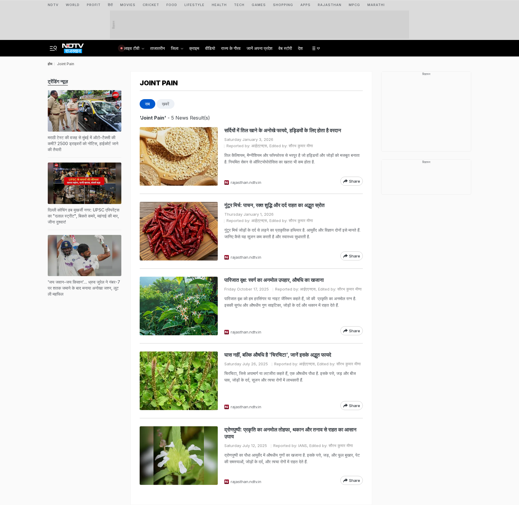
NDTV (53, 5)
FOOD (171, 5)
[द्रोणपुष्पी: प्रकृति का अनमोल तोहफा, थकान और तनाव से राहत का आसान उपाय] (179, 455)
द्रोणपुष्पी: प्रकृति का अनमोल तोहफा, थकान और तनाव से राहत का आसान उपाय (290, 433)
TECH (239, 5)
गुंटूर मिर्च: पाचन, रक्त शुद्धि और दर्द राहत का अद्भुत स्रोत (274, 205)
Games (259, 5)
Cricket (151, 5)
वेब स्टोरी (285, 48)
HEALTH (219, 5)
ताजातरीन (157, 48)
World (73, 5)
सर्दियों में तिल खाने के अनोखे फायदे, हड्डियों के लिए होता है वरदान (282, 130)
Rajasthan (329, 5)
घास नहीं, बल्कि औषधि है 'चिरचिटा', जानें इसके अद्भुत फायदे (277, 355)
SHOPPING (283, 5)
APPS (305, 5)
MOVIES (127, 5)
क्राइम (194, 48)
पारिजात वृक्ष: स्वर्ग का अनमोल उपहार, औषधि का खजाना (274, 280)
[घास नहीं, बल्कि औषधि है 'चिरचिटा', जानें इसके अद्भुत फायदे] (179, 380)
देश (300, 48)
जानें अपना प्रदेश (259, 48)
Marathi (376, 5)
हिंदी (110, 5)
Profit (94, 5)
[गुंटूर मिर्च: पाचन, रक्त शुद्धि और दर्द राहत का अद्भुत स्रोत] (179, 231)
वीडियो (210, 48)
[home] (73, 46)
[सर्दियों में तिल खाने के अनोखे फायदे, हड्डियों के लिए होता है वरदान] (179, 156)
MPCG (354, 5)
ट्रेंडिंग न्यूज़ (58, 81)
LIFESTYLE (194, 5)
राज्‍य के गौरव (231, 48)
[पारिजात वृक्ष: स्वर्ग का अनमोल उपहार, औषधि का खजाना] (179, 306)
